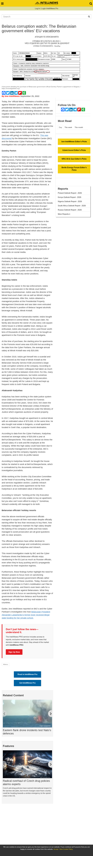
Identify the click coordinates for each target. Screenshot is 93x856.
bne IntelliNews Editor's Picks (74, 142)
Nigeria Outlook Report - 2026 (70, 201)
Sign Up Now (14, 652)
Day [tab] (60, 127)
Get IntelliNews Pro (27, 683)
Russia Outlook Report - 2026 (70, 210)
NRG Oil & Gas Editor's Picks (74, 159)
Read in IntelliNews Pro (27, 674)
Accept (56, 849)
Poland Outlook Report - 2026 (70, 193)
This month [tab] (79, 127)
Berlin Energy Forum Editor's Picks (74, 169)
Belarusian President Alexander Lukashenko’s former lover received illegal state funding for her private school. (26, 615)
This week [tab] (68, 127)
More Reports (63, 214)
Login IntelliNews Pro (49, 8)
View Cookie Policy (66, 849)
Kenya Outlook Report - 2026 (69, 197)
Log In (37, 8)
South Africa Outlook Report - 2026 (72, 206)
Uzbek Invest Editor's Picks (74, 150)
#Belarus (5, 664)
